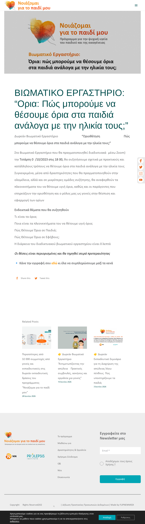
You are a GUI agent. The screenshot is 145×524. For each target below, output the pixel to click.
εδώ (54, 263)
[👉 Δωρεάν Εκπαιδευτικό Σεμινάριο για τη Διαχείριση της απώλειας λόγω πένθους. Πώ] (108, 338)
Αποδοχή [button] (107, 517)
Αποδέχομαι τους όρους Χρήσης (118, 463)
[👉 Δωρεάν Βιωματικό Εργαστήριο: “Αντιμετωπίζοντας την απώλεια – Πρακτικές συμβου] (72, 338)
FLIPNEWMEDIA (127, 505)
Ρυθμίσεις (125, 517)
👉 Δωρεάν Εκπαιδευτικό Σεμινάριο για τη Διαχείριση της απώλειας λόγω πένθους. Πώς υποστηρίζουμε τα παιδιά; (107, 368)
